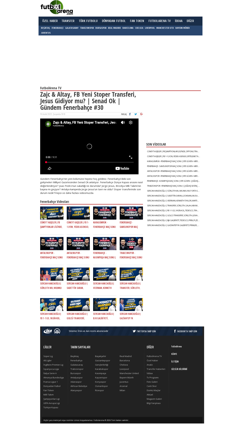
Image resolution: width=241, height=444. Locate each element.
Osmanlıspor (101, 386)
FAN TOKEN (137, 21)
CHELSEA (139, 28)
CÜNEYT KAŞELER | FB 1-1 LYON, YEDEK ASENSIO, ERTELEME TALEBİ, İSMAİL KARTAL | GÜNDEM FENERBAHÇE (174, 156)
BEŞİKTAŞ (45, 28)
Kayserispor (101, 377)
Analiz (150, 364)
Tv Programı (153, 377)
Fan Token (48, 390)
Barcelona (125, 360)
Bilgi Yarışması (154, 403)
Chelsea (124, 364)
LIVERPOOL (150, 28)
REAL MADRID (114, 28)
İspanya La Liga (51, 369)
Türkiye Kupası (50, 407)
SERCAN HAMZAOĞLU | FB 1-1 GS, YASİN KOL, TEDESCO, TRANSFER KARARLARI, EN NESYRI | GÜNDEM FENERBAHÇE (174, 210)
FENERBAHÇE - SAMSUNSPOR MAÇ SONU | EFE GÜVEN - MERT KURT (174, 166)
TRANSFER (67, 21)
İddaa (150, 373)
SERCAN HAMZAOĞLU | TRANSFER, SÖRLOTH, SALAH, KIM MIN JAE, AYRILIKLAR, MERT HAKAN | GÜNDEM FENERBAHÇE (174, 205)
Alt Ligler (47, 360)
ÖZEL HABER (50, 21)
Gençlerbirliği (101, 364)
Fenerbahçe (76, 360)
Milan (122, 390)
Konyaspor (100, 381)
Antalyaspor (76, 377)
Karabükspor (101, 369)
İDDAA (178, 21)
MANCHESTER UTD (165, 28)
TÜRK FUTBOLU (88, 21)
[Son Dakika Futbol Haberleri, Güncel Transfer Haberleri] (56, 7)
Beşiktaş (74, 356)
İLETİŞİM (175, 361)
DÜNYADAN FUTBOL (114, 21)
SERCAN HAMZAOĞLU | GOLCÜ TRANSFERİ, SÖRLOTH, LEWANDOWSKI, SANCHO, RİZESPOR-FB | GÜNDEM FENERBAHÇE (174, 215)
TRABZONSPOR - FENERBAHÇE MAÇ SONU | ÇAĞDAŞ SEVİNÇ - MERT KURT (174, 185)
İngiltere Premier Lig (53, 364)
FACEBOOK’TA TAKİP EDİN (187, 331)
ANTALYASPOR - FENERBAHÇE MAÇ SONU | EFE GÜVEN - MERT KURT (174, 171)
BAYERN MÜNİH (182, 28)
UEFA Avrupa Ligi (51, 403)
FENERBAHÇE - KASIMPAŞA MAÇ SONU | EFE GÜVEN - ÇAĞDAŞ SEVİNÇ (174, 180)
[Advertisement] (136, 8)
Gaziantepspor (102, 360)
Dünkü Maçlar (154, 390)
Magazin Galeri (154, 398)
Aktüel (150, 394)
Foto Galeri (152, 381)
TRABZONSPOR (87, 28)
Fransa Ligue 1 (50, 381)
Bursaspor (75, 373)
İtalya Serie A (50, 373)
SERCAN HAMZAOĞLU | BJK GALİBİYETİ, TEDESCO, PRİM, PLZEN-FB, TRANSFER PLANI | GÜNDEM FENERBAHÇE (174, 220)
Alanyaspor (76, 390)
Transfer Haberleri (156, 369)
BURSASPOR (100, 28)
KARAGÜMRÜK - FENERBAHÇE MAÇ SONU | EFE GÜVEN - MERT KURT (174, 161)
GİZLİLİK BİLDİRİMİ (179, 369)
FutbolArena (176, 346)
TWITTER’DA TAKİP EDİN (146, 331)
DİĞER (190, 21)
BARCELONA (127, 28)
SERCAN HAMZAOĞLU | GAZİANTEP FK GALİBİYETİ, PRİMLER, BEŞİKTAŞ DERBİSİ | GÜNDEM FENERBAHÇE (174, 225)
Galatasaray (76, 364)
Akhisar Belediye (78, 386)
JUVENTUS (46, 33)
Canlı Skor (152, 386)
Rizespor (99, 390)
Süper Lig (48, 356)
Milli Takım (48, 394)
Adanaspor (76, 381)
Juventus (124, 381)
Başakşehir (100, 356)
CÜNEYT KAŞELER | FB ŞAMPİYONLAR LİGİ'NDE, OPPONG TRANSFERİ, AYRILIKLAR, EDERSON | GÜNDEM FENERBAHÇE (174, 151)
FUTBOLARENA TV (160, 21)
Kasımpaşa (100, 373)
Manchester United (129, 373)
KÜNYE (174, 354)
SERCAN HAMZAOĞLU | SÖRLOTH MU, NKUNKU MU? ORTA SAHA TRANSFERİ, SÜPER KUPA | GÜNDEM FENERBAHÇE (174, 190)
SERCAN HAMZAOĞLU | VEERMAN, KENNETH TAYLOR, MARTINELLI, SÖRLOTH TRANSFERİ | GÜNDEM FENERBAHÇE (174, 200)
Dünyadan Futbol (51, 386)
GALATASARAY (71, 28)
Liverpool (124, 369)
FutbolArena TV (154, 356)
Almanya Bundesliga (53, 377)
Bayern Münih (127, 377)
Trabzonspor (76, 369)
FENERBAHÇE (58, 28)
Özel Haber (152, 360)
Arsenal (123, 386)
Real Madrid (126, 356)
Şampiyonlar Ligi (51, 398)
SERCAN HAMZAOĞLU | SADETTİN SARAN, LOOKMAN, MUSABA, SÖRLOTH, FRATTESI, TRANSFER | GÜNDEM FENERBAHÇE (174, 195)
